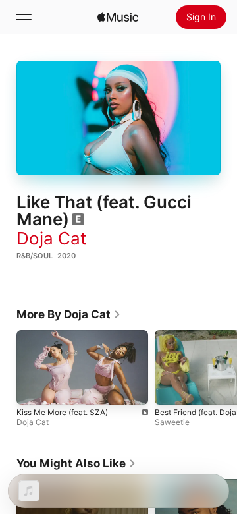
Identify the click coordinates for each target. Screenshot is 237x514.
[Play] (118, 118)
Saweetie (172, 422)
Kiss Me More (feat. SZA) (62, 412)
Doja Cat (51, 238)
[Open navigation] (23, 17)
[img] (117, 17)
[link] (68, 314)
